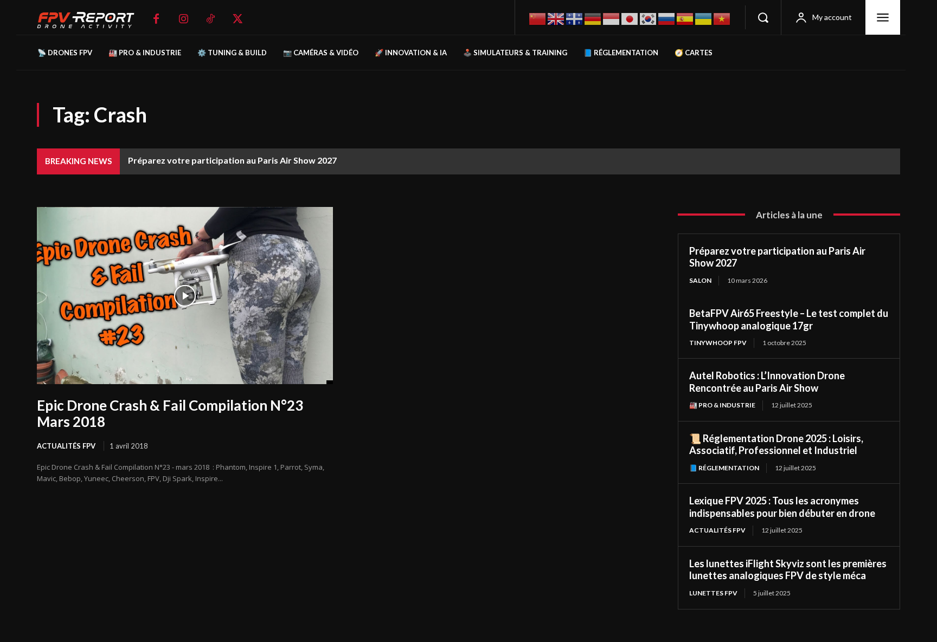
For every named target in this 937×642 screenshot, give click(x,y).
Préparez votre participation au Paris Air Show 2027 (232, 160)
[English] (556, 17)
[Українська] (704, 17)
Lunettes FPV (713, 593)
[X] (237, 19)
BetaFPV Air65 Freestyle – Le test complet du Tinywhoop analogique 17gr (788, 319)
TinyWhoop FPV (718, 343)
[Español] (685, 17)
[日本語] (630, 17)
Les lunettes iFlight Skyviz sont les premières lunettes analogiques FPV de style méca (788, 569)
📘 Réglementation (724, 468)
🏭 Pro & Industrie (722, 405)
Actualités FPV (66, 446)
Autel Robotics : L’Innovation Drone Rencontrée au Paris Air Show (767, 381)
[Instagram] (183, 19)
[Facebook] (156, 19)
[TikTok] (210, 19)
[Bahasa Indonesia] (611, 17)
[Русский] (667, 17)
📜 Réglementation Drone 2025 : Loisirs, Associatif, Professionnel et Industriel (776, 444)
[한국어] (648, 17)
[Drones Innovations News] (91, 20)
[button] (763, 17)
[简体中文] (538, 17)
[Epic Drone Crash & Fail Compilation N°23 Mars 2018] (185, 296)
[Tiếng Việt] (722, 17)
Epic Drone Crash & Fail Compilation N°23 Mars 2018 (170, 413)
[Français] (575, 18)
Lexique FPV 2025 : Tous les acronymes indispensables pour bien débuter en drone (782, 507)
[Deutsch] (593, 17)
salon (700, 280)
